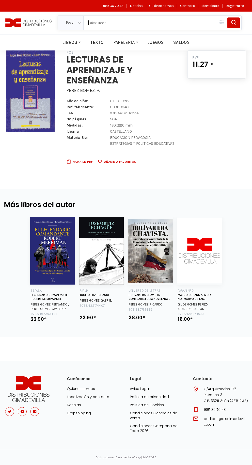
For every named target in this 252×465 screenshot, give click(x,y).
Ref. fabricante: (80, 107)
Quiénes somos (161, 6)
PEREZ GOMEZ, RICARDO (145, 304)
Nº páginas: (76, 119)
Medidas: (74, 125)
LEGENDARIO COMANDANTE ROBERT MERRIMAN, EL (49, 297)
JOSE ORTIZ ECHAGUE (95, 295)
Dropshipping (79, 413)
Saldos (181, 42)
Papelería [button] (124, 42)
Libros (69, 42)
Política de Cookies (147, 404)
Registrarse (235, 6)
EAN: (70, 113)
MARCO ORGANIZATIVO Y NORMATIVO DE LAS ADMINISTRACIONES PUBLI (195, 297)
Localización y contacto (88, 396)
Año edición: (77, 100)
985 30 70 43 (113, 6)
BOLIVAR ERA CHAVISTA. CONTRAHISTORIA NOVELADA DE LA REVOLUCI (148, 297)
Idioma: (72, 131)
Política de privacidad (149, 396)
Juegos (156, 42)
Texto (97, 42)
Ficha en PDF (83, 161)
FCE (70, 52)
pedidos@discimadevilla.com (224, 421)
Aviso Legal (140, 388)
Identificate (210, 6)
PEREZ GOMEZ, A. (83, 90)
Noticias (136, 6)
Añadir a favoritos (120, 161)
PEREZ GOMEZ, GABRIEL (96, 300)
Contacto (187, 6)
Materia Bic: (77, 137)
